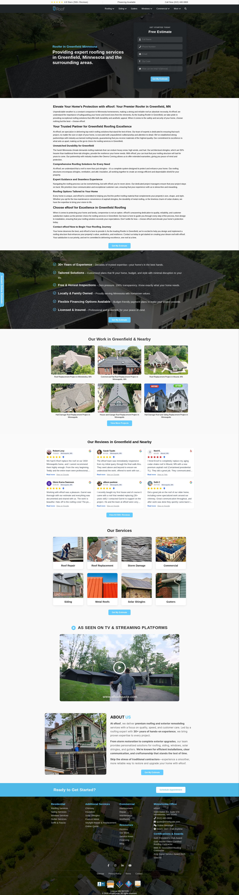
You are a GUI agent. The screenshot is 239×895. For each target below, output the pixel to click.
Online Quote (91, 826)
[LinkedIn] (122, 865)
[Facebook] (108, 865)
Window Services (59, 815)
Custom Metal (92, 819)
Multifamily (125, 819)
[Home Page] (59, 9)
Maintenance (126, 815)
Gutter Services (58, 819)
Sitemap (100, 874)
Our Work (124, 833)
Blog (122, 843)
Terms (128, 874)
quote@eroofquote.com (168, 822)
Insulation (90, 812)
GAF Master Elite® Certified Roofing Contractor (167, 843)
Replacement (126, 808)
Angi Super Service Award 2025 (169, 854)
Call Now (176, 2)
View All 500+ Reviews (119, 515)
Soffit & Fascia (58, 823)
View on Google (62, 475)
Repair (123, 812)
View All (158, 857)
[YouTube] (129, 865)
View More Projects (120, 423)
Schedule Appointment (171, 790)
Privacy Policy (115, 874)
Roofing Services (59, 808)
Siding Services (58, 812)
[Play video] (119, 667)
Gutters (134, 9)
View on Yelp (162, 475)
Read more (51, 475)
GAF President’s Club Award (168, 838)
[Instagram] (115, 865)
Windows (146, 9)
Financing (124, 840)
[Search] (185, 9)
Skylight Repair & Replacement (100, 823)
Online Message (164, 825)
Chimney (89, 808)
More (176, 9)
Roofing (108, 9)
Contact (138, 874)
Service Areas (126, 836)
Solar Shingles (92, 815)
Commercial (162, 9)
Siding (122, 9)
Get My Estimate (160, 79)
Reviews (124, 829)
